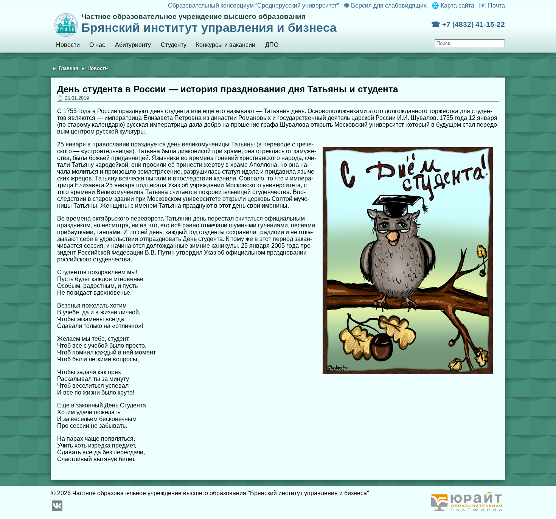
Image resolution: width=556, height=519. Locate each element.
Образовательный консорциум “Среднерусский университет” (253, 5)
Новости (68, 45)
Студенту (173, 45)
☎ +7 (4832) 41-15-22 (468, 24)
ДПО (271, 45)
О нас (97, 45)
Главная (68, 68)
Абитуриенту (133, 45)
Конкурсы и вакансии (225, 45)
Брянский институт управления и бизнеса (209, 23)
